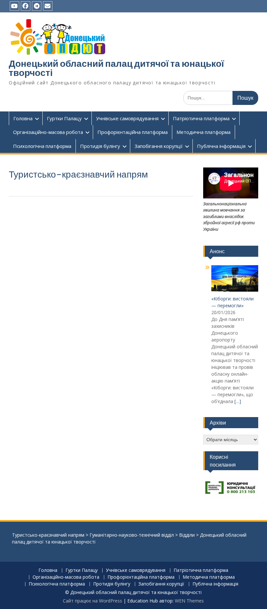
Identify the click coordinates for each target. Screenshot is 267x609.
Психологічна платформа (42, 146)
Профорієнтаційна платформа (132, 132)
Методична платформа (203, 132)
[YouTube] (14, 6)
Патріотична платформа (201, 118)
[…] (237, 401)
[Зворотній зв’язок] (47, 6)
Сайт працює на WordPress (92, 601)
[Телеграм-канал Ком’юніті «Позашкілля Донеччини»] (36, 6)
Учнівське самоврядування (127, 118)
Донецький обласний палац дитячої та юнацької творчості (116, 68)
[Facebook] (25, 6)
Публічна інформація (221, 146)
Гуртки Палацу (64, 118)
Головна (23, 118)
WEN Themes (189, 601)
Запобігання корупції (158, 146)
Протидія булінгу (100, 146)
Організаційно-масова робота (48, 132)
